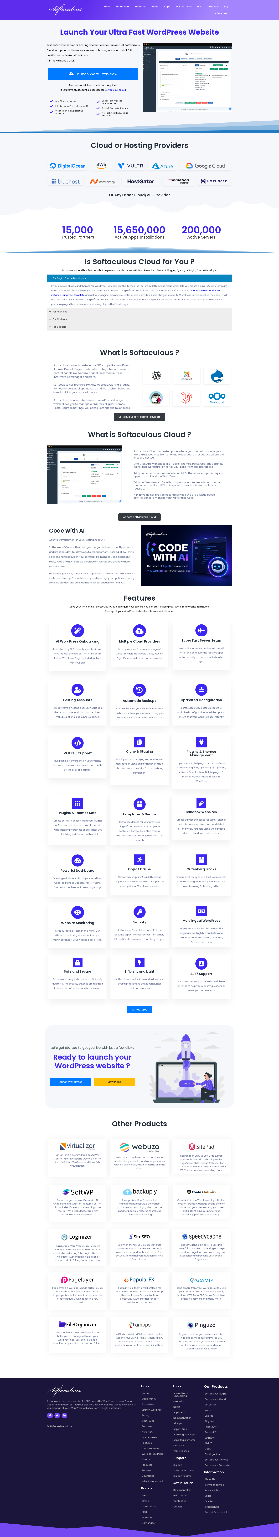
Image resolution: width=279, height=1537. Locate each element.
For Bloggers (59, 326)
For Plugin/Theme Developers (69, 278)
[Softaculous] (65, 9)
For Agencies (60, 311)
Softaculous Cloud (115, 90)
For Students (60, 319)
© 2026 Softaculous (59, 1426)
